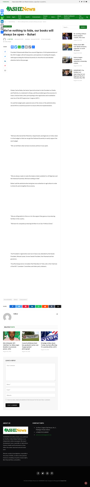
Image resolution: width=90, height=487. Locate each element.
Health (27, 17)
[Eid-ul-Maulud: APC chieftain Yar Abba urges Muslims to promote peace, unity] (11, 336)
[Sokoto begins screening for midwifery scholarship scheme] (67, 60)
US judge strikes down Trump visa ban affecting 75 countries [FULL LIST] (49, 345)
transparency (23, 299)
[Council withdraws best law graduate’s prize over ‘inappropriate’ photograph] (30, 336)
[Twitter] (5, 56)
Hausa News (45, 17)
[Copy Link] (2, 28)
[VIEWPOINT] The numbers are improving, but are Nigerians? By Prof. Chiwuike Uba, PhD (79, 74)
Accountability (8, 299)
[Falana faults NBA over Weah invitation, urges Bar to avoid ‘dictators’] (67, 47)
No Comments (46, 39)
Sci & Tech (19, 17)
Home (8, 17)
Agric (13, 17)
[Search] (87, 17)
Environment (36, 17)
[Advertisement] (37, 76)
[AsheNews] (21, 9)
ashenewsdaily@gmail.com (43, 435)
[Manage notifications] (85, 483)
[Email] (5, 70)
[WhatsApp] (2, 18)
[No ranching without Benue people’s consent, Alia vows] (67, 36)
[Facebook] (5, 52)
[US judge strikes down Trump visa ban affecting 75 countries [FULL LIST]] (49, 336)
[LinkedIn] (5, 61)
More (53, 17)
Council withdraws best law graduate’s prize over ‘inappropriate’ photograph (30, 346)
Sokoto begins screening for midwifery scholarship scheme (80, 60)
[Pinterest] (5, 66)
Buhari (15, 299)
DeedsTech (63, 480)
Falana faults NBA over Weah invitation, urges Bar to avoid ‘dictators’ (29, 1)
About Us (59, 17)
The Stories (81, 17)
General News (7, 26)
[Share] (2, 32)
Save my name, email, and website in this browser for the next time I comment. (28, 400)
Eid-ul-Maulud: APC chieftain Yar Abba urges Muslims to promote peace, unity (11, 346)
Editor (10, 39)
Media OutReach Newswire (69, 17)
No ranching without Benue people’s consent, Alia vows (80, 36)
